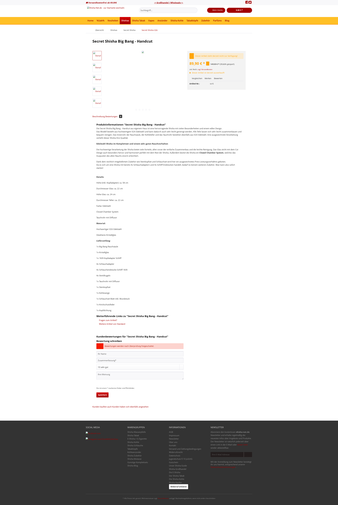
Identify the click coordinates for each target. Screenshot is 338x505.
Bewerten (217, 78)
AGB (171, 432)
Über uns (173, 442)
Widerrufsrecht (176, 452)
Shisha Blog (132, 465)
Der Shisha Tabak (176, 475)
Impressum (174, 435)
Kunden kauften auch (102, 406)
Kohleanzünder (134, 452)
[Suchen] (195, 10)
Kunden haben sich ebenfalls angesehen (130, 406)
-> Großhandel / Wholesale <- (168, 2)
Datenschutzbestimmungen (223, 467)
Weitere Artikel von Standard (111, 324)
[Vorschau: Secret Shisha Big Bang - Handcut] (97, 55)
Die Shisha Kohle (176, 479)
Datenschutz (174, 455)
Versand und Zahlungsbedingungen (185, 449)
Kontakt (172, 445)
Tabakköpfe (132, 449)
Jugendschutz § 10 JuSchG (180, 459)
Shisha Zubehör (134, 455)
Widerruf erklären (178, 486)
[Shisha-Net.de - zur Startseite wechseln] (105, 11)
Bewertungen (113, 116)
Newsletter (174, 438)
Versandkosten (163, 498)
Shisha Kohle (133, 442)
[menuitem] (168, 11)
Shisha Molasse (134, 459)
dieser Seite (242, 444)
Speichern (102, 395)
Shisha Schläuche (135, 445)
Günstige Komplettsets (137, 462)
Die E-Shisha (174, 472)
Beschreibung (98, 116)
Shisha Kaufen (175, 482)
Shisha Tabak (133, 435)
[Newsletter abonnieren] (248, 454)
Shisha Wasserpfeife (136, 432)
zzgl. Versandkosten (205, 69)
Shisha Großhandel (177, 469)
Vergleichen (196, 78)
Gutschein (173, 462)
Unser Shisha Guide (178, 465)
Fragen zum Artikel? (107, 320)
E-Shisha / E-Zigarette (137, 438)
